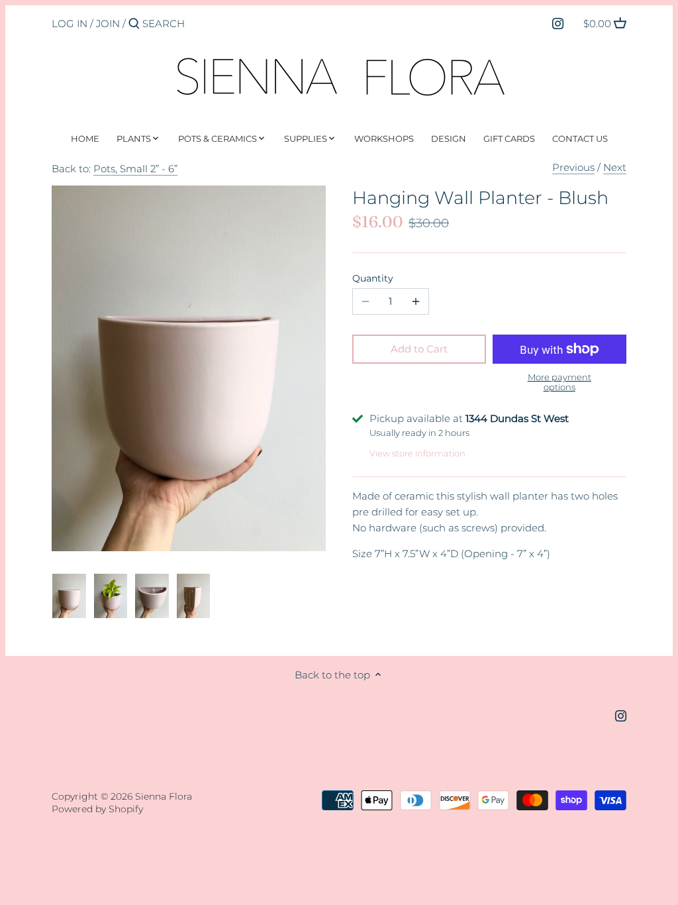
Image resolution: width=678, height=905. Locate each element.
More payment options (559, 382)
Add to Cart (419, 349)
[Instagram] (557, 23)
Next (614, 167)
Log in (69, 23)
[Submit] (134, 24)
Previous (573, 167)
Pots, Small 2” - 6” (135, 168)
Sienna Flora (163, 796)
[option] (69, 596)
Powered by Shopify (97, 809)
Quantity (372, 278)
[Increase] (415, 301)
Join (108, 23)
